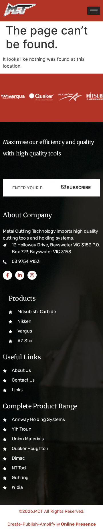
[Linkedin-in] (19, 275)
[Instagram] (32, 275)
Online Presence (78, 524)
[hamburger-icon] (93, 11)
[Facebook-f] (7, 275)
